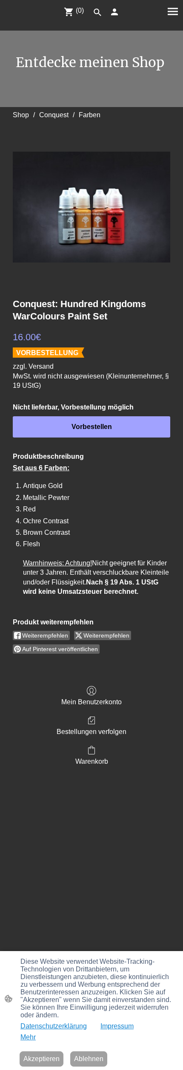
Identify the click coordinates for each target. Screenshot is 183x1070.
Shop (21, 115)
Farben (89, 115)
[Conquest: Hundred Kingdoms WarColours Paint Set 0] (91, 207)
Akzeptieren (41, 1058)
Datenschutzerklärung (53, 1026)
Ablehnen (88, 1058)
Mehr (28, 1037)
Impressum (117, 1026)
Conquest (54, 115)
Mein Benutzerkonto (91, 702)
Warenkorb (91, 761)
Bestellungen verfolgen (91, 731)
